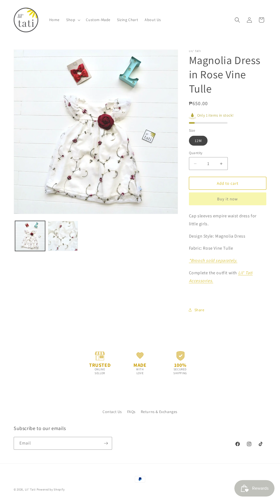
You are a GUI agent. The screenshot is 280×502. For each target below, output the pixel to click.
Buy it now (227, 198)
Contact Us (112, 411)
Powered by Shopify (51, 489)
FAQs (131, 411)
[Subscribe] (106, 443)
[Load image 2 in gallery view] (63, 236)
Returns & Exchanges (159, 411)
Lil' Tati (30, 489)
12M (198, 140)
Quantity (196, 153)
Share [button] (199, 309)
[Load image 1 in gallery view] (30, 236)
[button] (73, 19)
